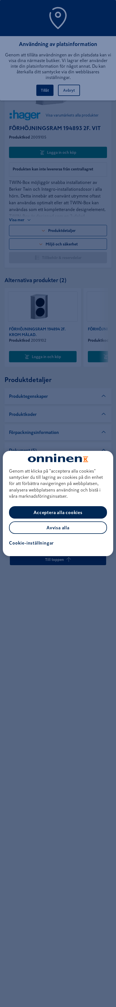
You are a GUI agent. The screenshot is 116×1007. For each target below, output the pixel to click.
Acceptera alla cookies (58, 512)
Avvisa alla (58, 527)
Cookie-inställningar (31, 543)
